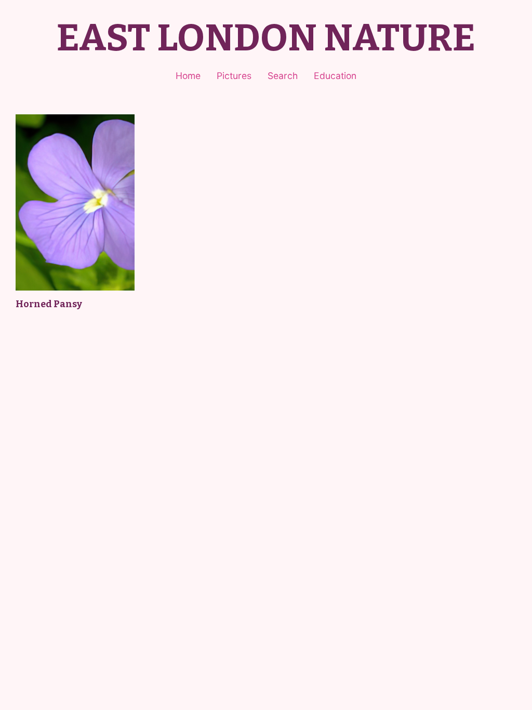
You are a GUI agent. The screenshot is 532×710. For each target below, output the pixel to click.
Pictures (234, 75)
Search (283, 75)
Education (335, 75)
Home (188, 75)
